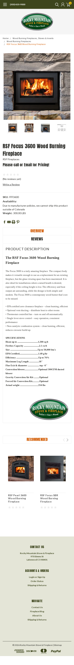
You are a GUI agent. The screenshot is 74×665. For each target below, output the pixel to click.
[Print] (13, 222)
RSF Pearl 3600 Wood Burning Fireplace (17, 498)
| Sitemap (57, 645)
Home (6, 38)
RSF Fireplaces (11, 159)
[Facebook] (4, 222)
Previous (6, 86)
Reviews (37, 239)
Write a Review (11, 184)
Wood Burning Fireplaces (19, 41)
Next (67, 86)
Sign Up (41, 577)
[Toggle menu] (5, 6)
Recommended (37, 439)
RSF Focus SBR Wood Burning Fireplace (49, 498)
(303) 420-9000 (17, 4)
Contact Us (37, 607)
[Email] (9, 222)
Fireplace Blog (37, 611)
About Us (37, 615)
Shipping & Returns (37, 585)
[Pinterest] (18, 222)
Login (31, 577)
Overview (37, 231)
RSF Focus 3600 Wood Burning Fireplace (26, 44)
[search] (56, 4)
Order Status (37, 581)
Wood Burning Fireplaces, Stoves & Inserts (33, 38)
